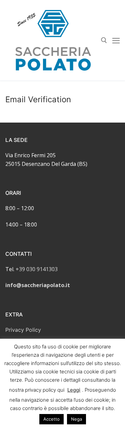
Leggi (73, 390)
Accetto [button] (51, 419)
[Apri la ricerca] (104, 40)
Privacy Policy (23, 329)
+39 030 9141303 (37, 269)
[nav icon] (116, 40)
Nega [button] (76, 419)
